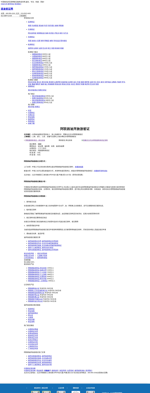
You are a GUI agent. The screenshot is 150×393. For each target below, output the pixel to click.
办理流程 (70, 370)
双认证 (30, 315)
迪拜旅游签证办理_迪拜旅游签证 (40, 362)
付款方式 (4, 4)
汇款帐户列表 (42, 255)
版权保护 (55, 370)
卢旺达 (56, 33)
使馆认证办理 (29, 255)
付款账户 (47, 370)
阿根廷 (46, 41)
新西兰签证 (42, 90)
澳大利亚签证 (33, 90)
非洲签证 (31, 29)
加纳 (46, 33)
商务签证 (31, 121)
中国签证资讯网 (29, 368)
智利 (42, 41)
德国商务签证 (37, 58)
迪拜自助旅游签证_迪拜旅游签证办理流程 (43, 250)
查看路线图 (79, 167)
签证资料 (31, 321)
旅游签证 (31, 119)
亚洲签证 (31, 22)
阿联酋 (61, 25)
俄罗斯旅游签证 (38, 67)
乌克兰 (73, 84)
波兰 (75, 82)
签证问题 (31, 319)
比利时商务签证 (38, 73)
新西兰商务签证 (38, 102)
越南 (56, 25)
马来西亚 (35, 25)
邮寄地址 (11, 4)
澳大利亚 (31, 107)
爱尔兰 (39, 82)
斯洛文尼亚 (66, 84)
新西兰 (37, 107)
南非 (61, 33)
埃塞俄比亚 (41, 33)
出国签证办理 (33, 331)
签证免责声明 (29, 253)
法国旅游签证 (37, 56)
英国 (53, 48)
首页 (29, 110)
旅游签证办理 (33, 335)
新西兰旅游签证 (38, 98)
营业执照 (40, 370)
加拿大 (34, 41)
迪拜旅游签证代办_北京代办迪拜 (40, 360)
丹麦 (78, 82)
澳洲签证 (31, 86)
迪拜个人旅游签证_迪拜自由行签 (40, 364)
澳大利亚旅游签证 (38, 96)
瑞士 (46, 84)
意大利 (44, 48)
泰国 (29, 25)
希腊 (62, 48)
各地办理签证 (33, 340)
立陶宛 (113, 82)
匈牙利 (87, 84)
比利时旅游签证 (38, 78)
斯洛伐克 (58, 84)
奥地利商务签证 (38, 75)
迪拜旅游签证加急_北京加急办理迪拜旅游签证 (45, 245)
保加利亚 (64, 82)
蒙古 (53, 25)
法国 (40, 48)
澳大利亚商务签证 (38, 100)
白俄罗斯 (57, 82)
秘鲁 (51, 41)
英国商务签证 (37, 65)
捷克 (102, 82)
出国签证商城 (33, 329)
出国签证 (31, 112)
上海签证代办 (33, 346)
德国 (82, 82)
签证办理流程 (42, 253)
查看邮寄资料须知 (100, 171)
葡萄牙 (37, 84)
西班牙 (78, 84)
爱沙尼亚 (45, 82)
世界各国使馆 (33, 333)
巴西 (38, 41)
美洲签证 (31, 37)
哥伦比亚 (56, 41)
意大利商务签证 (38, 63)
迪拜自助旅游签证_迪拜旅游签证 (40, 356)
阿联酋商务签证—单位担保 (35, 140)
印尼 (45, 25)
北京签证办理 (33, 344)
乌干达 (65, 33)
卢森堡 (119, 82)
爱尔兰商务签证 (38, 71)
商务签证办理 (33, 338)
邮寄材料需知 (42, 258)
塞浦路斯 (51, 84)
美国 (29, 41)
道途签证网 (7, 8)
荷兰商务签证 (37, 60)
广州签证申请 (33, 348)
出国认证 (31, 115)
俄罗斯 (30, 48)
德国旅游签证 (37, 54)
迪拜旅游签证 (33, 313)
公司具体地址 (29, 258)
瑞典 (42, 84)
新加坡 (41, 25)
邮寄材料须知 (80, 370)
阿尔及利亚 (32, 33)
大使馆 (30, 317)
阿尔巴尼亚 (32, 82)
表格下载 (31, 123)
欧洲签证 (31, 44)
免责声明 (62, 370)
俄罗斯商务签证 (38, 69)
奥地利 (57, 48)
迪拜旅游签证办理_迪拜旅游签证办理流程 (43, 241)
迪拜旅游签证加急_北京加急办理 (40, 358)
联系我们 (18, 4)
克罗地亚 (107, 82)
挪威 (33, 84)
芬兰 (95, 82)
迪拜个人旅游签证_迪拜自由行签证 (40, 247)
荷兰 (49, 48)
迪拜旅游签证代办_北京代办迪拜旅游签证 (43, 243)
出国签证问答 (33, 342)
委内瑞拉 (63, 41)
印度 (49, 25)
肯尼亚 (51, 33)
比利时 (35, 48)
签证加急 (31, 117)
